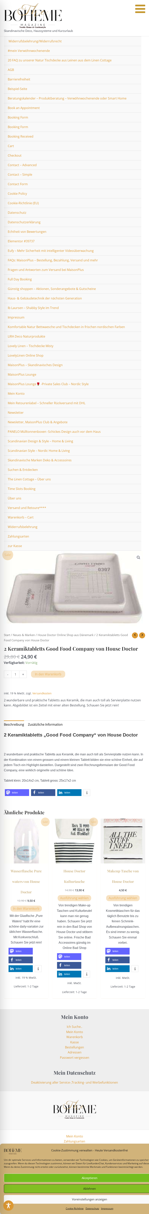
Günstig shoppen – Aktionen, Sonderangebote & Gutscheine (52, 289)
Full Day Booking (20, 279)
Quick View (26, 860)
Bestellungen (74, 1047)
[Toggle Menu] (140, 9)
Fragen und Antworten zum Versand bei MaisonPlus (46, 270)
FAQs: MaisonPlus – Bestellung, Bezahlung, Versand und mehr (53, 260)
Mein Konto (16, 393)
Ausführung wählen (74, 898)
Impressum (107, 1208)
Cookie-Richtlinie (75, 1208)
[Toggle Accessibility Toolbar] (8, 1205)
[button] (138, 557)
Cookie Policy (17, 193)
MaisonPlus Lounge (22, 374)
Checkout (15, 155)
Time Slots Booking (22, 489)
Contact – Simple (20, 174)
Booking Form (18, 117)
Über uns (14, 498)
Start (7, 635)
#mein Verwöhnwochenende (29, 51)
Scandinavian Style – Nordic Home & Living (39, 451)
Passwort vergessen (74, 1057)
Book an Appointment (24, 108)
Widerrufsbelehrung (22, 527)
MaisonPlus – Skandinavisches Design (35, 365)
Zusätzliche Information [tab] (45, 724)
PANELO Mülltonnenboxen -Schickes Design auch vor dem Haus (54, 431)
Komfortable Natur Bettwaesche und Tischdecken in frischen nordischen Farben (66, 327)
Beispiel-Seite (17, 89)
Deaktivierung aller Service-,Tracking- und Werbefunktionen (74, 1082)
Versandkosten (42, 693)
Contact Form (18, 184)
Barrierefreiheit (19, 79)
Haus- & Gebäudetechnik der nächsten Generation (45, 298)
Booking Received (20, 136)
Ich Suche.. (74, 1027)
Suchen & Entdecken (23, 470)
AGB (11, 70)
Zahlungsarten (18, 536)
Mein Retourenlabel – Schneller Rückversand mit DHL (46, 403)
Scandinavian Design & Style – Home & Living (40, 441)
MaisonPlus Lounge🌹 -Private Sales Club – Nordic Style (48, 384)
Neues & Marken (24, 635)
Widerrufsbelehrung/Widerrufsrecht (35, 41)
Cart (11, 146)
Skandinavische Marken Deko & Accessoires (40, 460)
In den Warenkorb (48, 674)
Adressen (74, 1052)
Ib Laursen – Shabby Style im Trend (33, 308)
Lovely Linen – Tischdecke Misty (30, 346)
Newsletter (16, 412)
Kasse (74, 1042)
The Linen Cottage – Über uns (29, 479)
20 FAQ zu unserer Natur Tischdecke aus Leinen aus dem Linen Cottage (60, 60)
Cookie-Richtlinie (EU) (23, 203)
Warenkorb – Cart (21, 517)
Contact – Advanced (22, 165)
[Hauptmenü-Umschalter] (142, 18)
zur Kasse (15, 546)
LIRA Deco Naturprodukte (26, 336)
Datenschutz (92, 1208)
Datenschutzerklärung (24, 222)
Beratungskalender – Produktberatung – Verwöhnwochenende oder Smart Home (67, 98)
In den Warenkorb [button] (26, 908)
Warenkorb (74, 1037)
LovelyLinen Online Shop (25, 355)
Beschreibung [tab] (14, 724)
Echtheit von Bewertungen (27, 232)
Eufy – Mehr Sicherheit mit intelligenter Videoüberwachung (51, 251)
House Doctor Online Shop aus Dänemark (66, 635)
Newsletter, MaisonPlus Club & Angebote (38, 422)
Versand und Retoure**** (27, 508)
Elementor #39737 (21, 241)
